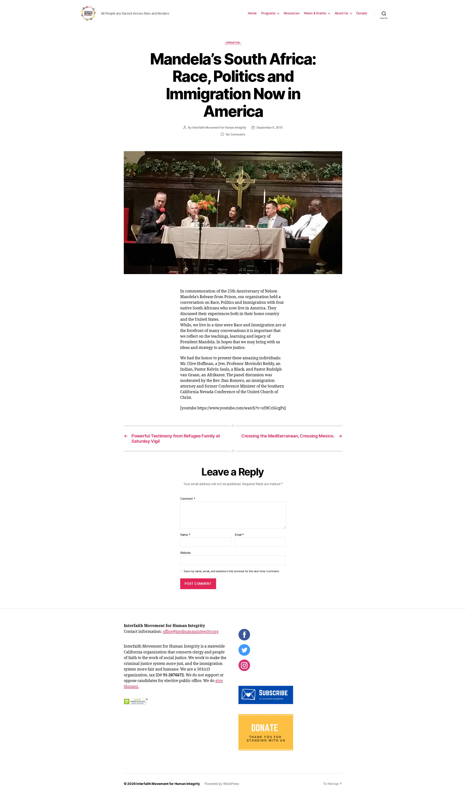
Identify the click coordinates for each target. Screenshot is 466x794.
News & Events (315, 13)
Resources (292, 13)
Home (252, 13)
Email (239, 534)
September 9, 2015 (269, 127)
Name (185, 534)
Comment (187, 498)
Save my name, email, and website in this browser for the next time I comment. (232, 571)
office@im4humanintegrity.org (190, 631)
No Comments (235, 134)
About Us (341, 13)
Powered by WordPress (221, 784)
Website (185, 553)
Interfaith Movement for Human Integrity (219, 127)
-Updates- (233, 42)
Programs (268, 13)
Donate (361, 13)
